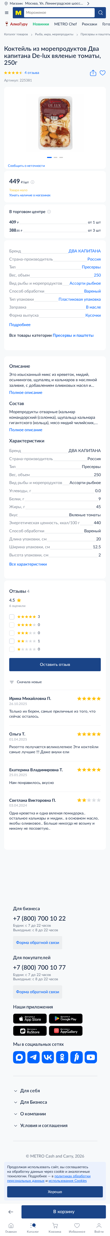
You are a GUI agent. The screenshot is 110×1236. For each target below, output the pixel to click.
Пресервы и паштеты (73, 335)
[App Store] (30, 1019)
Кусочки (93, 315)
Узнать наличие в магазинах (29, 195)
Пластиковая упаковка (80, 299)
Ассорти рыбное (85, 283)
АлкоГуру (19, 24)
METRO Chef (65, 24)
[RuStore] (30, 1031)
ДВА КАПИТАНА (85, 251)
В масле (93, 307)
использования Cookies (68, 1181)
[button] (49, 157)
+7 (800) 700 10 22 (39, 919)
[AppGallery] (66, 1031)
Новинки (41, 24)
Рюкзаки (89, 24)
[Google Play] (66, 1019)
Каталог (6, 12)
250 (97, 275)
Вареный (92, 291)
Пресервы (91, 267)
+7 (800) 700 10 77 (39, 968)
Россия (94, 259)
